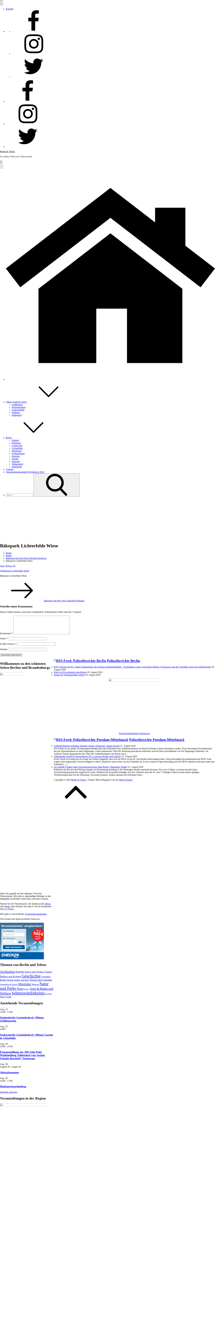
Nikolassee (17, 451)
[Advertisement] (107, 519)
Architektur (7, 971)
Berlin (9, 437)
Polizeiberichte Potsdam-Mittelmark (156, 740)
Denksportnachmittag (13, 1086)
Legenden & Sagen (9, 984)
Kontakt (9, 9)
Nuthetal (16, 412)
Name (3, 638)
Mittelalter (24, 984)
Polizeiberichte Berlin (123, 661)
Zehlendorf (17, 466)
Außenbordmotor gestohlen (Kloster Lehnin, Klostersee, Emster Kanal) (87, 746)
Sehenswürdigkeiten (28, 993)
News (20, 988)
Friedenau (16, 443)
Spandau (16, 456)
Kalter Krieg (6, 980)
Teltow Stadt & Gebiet (16, 402)
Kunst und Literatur (41, 979)
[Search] (56, 485)
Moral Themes (126, 780)
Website (3, 649)
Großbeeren (17, 404)
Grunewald (17, 445)
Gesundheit (45, 977)
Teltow (47, 904)
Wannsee (16, 461)
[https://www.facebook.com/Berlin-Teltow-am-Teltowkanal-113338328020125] (34, 31)
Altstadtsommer (9, 1072)
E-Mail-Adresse (8, 644)
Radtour (27, 989)
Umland (9, 469)
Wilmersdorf (17, 464)
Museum (35, 984)
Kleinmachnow (19, 407)
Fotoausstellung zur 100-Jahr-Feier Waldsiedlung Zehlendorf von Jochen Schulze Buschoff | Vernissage (22, 1055)
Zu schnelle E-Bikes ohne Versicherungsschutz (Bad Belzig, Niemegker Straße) (90, 767)
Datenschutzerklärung (129, 733)
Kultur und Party (21, 980)
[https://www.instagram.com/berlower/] (34, 54)
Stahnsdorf (17, 415)
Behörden (19, 972)
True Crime (6, 996)
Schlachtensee (18, 453)
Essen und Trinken (34, 971)
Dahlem (15, 440)
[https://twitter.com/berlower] (34, 76)
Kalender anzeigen (8, 1092)
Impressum (145, 733)
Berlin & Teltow (7, 151)
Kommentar (6, 633)
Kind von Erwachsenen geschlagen (70, 672)
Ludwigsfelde (18, 410)
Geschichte (31, 976)
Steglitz (15, 459)
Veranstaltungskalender (35, 914)
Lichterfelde (17, 448)
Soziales (48, 994)
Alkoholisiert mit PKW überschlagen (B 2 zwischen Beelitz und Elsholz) (87, 756)
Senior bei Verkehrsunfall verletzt (69, 675)
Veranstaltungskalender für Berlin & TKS (25, 472)
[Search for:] (19, 495)
